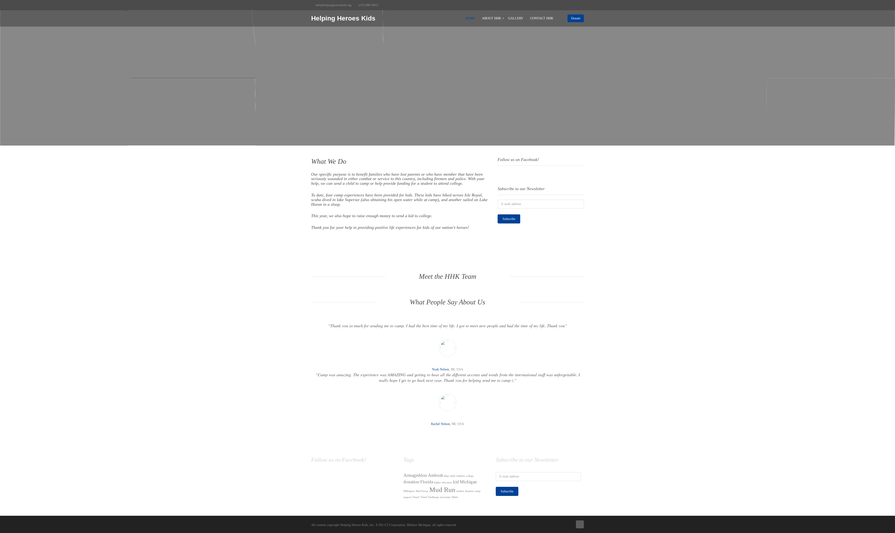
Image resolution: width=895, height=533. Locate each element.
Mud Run (442, 489)
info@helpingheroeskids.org (333, 5)
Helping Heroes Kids (343, 18)
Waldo (454, 497)
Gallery (515, 18)
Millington (409, 491)
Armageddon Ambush (423, 475)
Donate (575, 18)
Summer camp (473, 491)
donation (411, 481)
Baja (446, 476)
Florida (426, 481)
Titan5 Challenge (429, 497)
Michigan (468, 481)
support (407, 497)
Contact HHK (541, 18)
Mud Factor (422, 491)
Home (470, 18)
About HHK (491, 18)
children (460, 476)
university (445, 497)
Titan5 (416, 497)
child (452, 476)
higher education (443, 482)
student (460, 491)
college (470, 476)
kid (456, 481)
